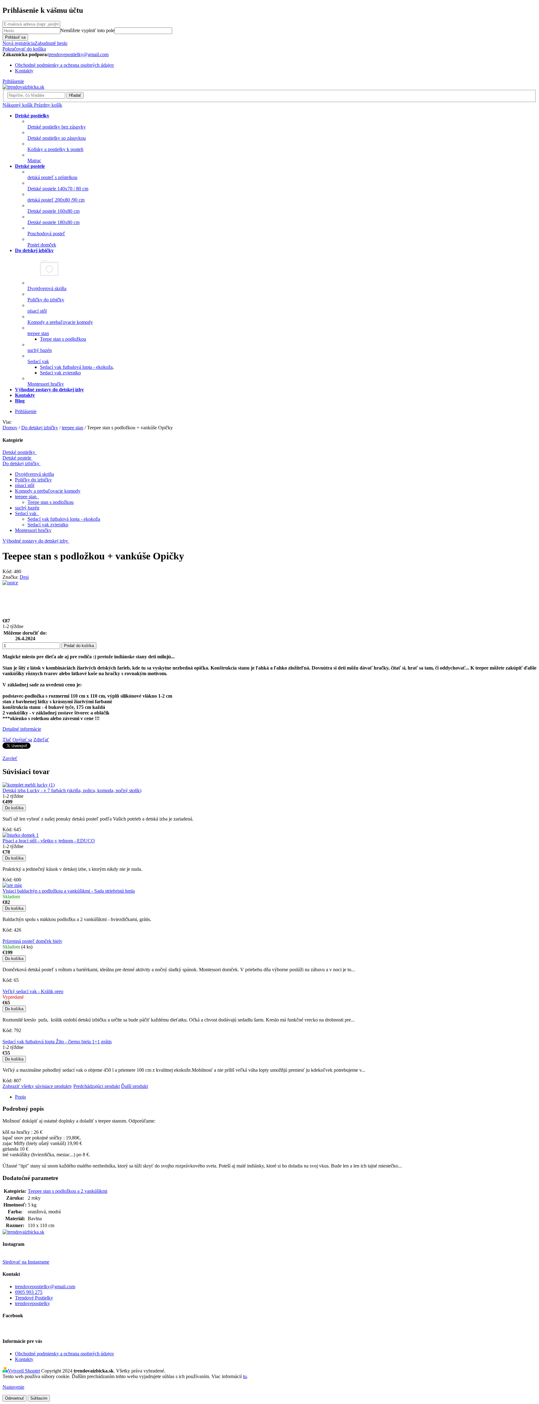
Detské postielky (18, 452)
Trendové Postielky (34, 1297)
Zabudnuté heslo (51, 43)
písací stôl (24, 485)
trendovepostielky (32, 1303)
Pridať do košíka (79, 645)
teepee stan (26, 496)
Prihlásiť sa (15, 37)
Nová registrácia (18, 43)
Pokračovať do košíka (24, 48)
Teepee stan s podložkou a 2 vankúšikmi (67, 1191)
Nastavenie (13, 1387)
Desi (24, 577)
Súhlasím (38, 1398)
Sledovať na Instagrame (25, 1262)
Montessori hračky (33, 530)
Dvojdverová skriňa (34, 474)
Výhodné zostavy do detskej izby (35, 541)
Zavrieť (9, 758)
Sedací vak (26, 513)
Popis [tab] (20, 1096)
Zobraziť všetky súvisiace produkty (37, 1086)
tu (245, 1376)
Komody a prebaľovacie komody (47, 491)
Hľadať (75, 95)
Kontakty (24, 70)
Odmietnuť (14, 1398)
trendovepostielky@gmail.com (45, 1286)
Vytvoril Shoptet (24, 1370)
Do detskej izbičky (20, 463)
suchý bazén (27, 507)
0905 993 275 (28, 1292)
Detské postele (16, 458)
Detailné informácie (21, 729)
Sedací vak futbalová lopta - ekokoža (76, 367)
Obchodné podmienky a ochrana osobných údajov (64, 65)
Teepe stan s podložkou (63, 339)
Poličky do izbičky (33, 479)
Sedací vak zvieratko (60, 372)
